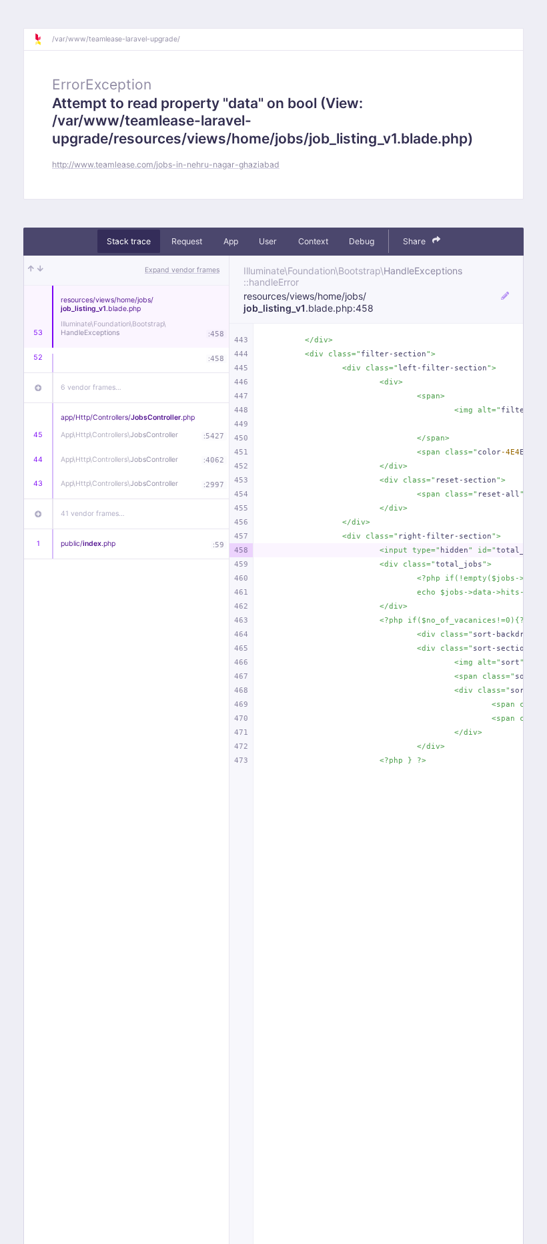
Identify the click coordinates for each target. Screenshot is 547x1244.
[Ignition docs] (42, 39)
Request (186, 241)
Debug (361, 241)
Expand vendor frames (182, 270)
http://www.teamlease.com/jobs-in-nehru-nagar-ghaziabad (166, 165)
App (230, 241)
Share (415, 241)
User (268, 241)
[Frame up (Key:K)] (31, 270)
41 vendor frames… (93, 513)
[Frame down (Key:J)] (40, 270)
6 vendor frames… (91, 387)
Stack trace (129, 241)
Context (313, 241)
